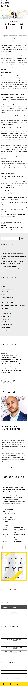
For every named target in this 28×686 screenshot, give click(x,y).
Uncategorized (6, 330)
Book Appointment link (9, 497)
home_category (6, 316)
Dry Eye (4, 294)
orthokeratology (10, 216)
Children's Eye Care (7, 289)
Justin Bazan (23, 35)
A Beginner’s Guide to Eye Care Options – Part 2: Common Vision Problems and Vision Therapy (14, 223)
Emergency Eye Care (8, 297)
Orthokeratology (7, 324)
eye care (19, 214)
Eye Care (4, 37)
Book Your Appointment (14, 547)
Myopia (4, 322)
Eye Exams (5, 308)
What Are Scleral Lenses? (10, 266)
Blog (3, 286)
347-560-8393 (11, 519)
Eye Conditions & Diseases (10, 302)
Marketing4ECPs (11, 678)
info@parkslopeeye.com (10, 501)
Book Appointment (14, 27)
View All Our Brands (14, 671)
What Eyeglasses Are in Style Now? (13, 253)
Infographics (6, 319)
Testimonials (6, 327)
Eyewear (4, 311)
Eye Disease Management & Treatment (13, 305)
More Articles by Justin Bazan (11, 467)
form (14, 209)
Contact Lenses (6, 291)
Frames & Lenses (7, 313)
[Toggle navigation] (24, 5)
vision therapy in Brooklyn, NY (16, 197)
